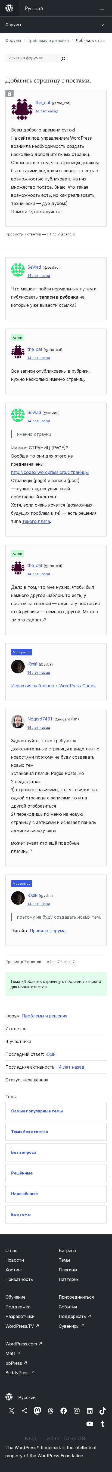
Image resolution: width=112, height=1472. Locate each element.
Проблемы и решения (48, 40)
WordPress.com (23, 1344)
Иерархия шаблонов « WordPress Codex (53, 685)
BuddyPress (20, 1372)
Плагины (68, 1269)
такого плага (36, 521)
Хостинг (14, 1269)
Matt (13, 1353)
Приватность (19, 1279)
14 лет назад (47, 111)
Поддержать (75, 1316)
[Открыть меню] (103, 8)
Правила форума (48, 930)
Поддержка (17, 1307)
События (68, 1307)
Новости (14, 1260)
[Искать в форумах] (63, 58)
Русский (27, 1397)
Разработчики (20, 1316)
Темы (64, 1260)
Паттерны (69, 1279)
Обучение (15, 1297)
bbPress (16, 1363)
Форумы (13, 24)
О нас (11, 1250)
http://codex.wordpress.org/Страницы (50, 472)
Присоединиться (76, 1297)
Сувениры (72, 1326)
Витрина (67, 1250)
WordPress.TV (22, 1326)
